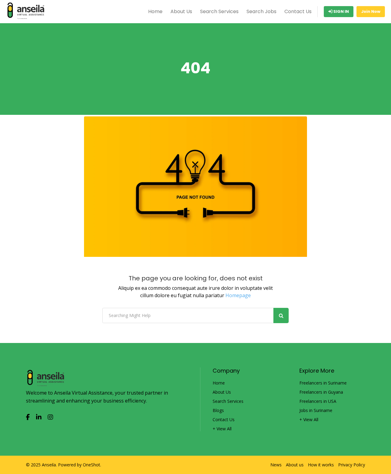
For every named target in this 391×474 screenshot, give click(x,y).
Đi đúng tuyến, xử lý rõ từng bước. (46, 469)
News (276, 464)
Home (155, 11)
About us (295, 464)
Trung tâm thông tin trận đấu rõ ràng (50, 461)
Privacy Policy (351, 464)
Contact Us (298, 11)
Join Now (370, 11)
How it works (321, 464)
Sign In (340, 11)
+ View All (222, 428)
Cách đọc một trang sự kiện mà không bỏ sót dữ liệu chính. (74, 452)
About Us (181, 11)
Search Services (219, 11)
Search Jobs (261, 11)
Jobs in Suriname (315, 410)
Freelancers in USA (317, 401)
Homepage (238, 295)
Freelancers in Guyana (321, 392)
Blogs (218, 410)
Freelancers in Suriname (323, 383)
